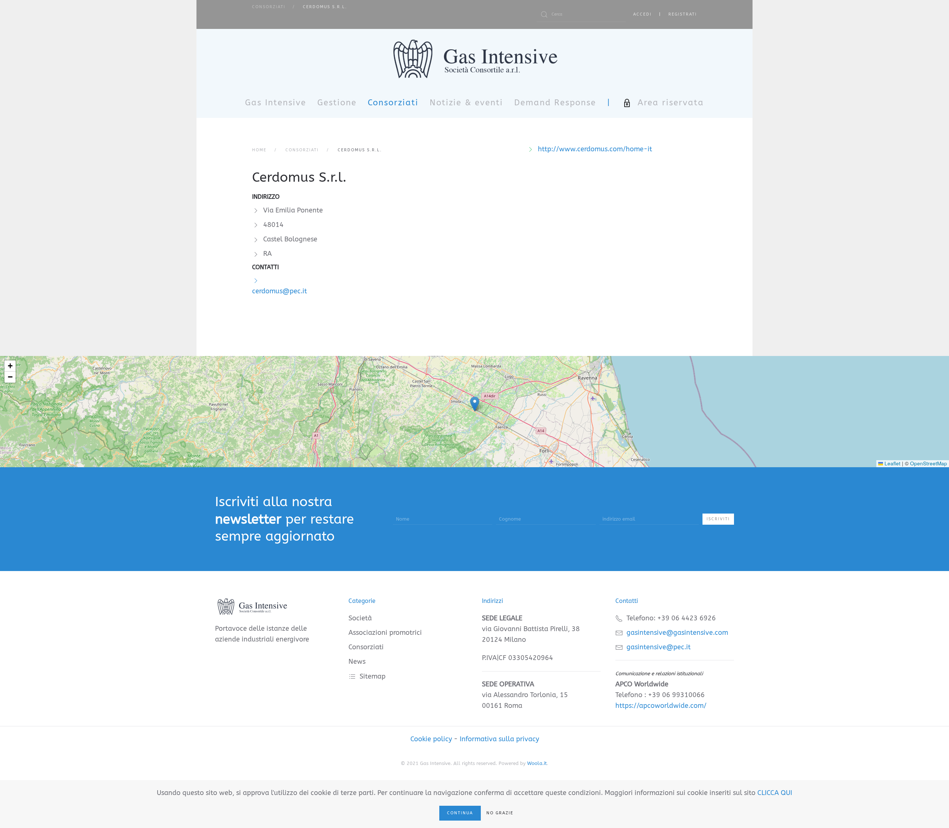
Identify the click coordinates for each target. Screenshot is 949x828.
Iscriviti (718, 519)
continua (460, 813)
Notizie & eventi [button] (466, 103)
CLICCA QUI (774, 793)
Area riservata (671, 103)
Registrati (682, 14)
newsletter (248, 519)
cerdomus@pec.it (279, 291)
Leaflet (891, 463)
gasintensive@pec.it (658, 647)
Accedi (642, 14)
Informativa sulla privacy (499, 739)
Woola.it (537, 763)
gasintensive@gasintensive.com (677, 633)
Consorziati (393, 103)
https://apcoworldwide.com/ (661, 706)
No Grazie (499, 813)
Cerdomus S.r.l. (299, 177)
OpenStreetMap (928, 463)
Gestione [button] (337, 103)
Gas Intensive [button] (275, 103)
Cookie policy (431, 739)
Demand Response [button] (555, 103)
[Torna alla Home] (474, 58)
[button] (474, 404)
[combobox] (581, 14)
